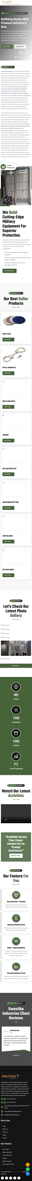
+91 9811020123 (11, 1099)
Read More (7, 339)
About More (6, 46)
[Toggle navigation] (30, 3)
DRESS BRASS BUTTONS (10, 502)
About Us (5, 1129)
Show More (15, 665)
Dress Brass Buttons (8, 1164)
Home (4, 1126)
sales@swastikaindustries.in (12, 1115)
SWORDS (5, 435)
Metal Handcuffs (7, 1152)
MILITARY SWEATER (9, 469)
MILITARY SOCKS (8, 570)
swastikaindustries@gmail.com (12, 1111)
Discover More (9, 270)
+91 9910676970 (11, 1102)
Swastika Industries (16, 1171)
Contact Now (15, 855)
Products (5, 1132)
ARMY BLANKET (7, 536)
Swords (4, 1158)
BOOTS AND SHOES (8, 401)
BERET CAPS (6, 334)
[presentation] (20, 52)
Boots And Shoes (7, 1155)
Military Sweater (7, 1161)
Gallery (4, 1135)
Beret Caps (5, 1149)
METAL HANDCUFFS (9, 368)
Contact (4, 1138)
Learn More (19, 46)
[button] (15, 57)
